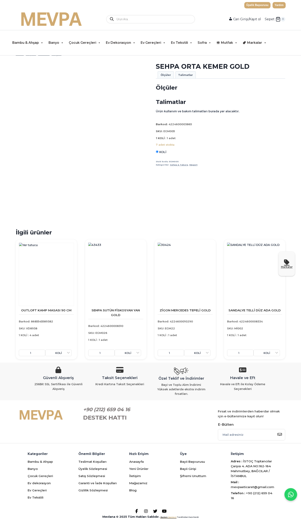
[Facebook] (136, 511)
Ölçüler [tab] (166, 75)
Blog (133, 490)
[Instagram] (145, 511)
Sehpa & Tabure (179, 165)
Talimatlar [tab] (185, 75)
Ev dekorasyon (39, 483)
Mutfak (227, 43)
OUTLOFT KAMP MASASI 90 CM (46, 310)
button (283, 42)
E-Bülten (226, 424)
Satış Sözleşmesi (91, 476)
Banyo (54, 43)
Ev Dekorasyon (118, 43)
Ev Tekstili (179, 43)
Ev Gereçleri (151, 43)
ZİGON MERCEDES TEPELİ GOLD (185, 310)
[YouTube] (164, 511)
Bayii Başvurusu (192, 462)
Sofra (202, 43)
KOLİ (162, 152)
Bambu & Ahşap (25, 43)
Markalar (254, 43)
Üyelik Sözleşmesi (92, 469)
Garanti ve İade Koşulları (97, 483)
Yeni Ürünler (138, 469)
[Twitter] (155, 511)
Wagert (193, 165)
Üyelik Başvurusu (257, 5)
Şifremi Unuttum (193, 476)
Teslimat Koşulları (92, 462)
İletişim (135, 476)
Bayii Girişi (188, 469)
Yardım (279, 5)
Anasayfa (136, 462)
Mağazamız (138, 483)
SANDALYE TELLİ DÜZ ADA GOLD (255, 310)
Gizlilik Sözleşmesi (93, 490)
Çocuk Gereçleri (82, 43)
